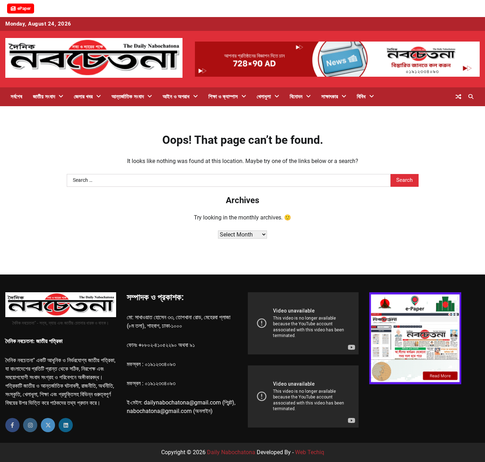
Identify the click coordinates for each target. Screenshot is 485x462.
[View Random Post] (458, 96)
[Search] (470, 96)
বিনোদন (296, 96)
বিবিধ (361, 96)
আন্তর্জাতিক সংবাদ (127, 96)
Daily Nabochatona (231, 452)
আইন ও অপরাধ (176, 96)
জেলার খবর (83, 96)
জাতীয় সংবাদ (44, 96)
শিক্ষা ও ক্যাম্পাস (223, 96)
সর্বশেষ (16, 96)
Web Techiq (309, 452)
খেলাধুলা (264, 96)
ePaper (24, 8)
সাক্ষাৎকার (329, 96)
